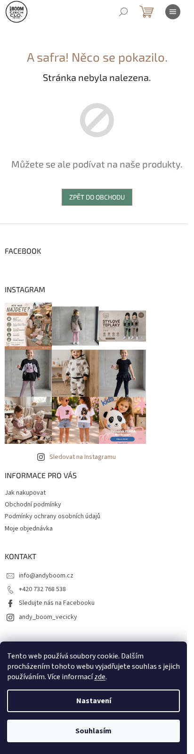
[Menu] (172, 11)
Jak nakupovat (25, 492)
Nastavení (93, 701)
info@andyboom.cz (46, 575)
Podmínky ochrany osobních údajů (52, 516)
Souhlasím (93, 731)
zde (99, 677)
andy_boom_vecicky (48, 617)
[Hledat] (123, 11)
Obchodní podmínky (33, 504)
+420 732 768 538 (42, 589)
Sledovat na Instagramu (82, 457)
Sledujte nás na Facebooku (57, 603)
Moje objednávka (29, 528)
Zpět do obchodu (97, 197)
